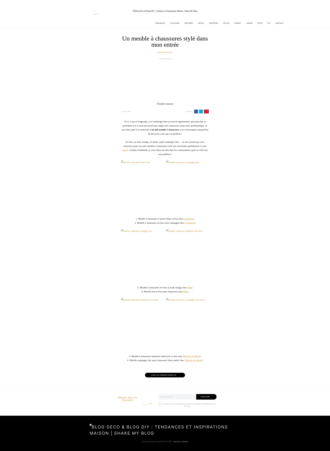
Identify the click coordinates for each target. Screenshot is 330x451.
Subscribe (205, 397)
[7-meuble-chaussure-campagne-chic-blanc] (187, 324)
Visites (226, 23)
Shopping (213, 23)
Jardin (249, 23)
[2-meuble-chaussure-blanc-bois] (142, 186)
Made (190, 287)
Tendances (160, 23)
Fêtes (260, 23)
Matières (189, 23)
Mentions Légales (181, 441)
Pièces (201, 23)
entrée (125, 150)
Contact (279, 23)
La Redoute (189, 218)
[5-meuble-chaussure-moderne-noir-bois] (187, 255)
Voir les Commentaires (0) (163, 375)
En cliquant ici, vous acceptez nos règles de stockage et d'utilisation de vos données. (189, 405)
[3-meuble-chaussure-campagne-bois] (187, 186)
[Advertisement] (165, 81)
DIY (269, 23)
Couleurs (175, 23)
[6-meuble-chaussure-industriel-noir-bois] (142, 324)
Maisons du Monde (192, 356)
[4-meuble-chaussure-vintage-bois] (142, 255)
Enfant (237, 23)
